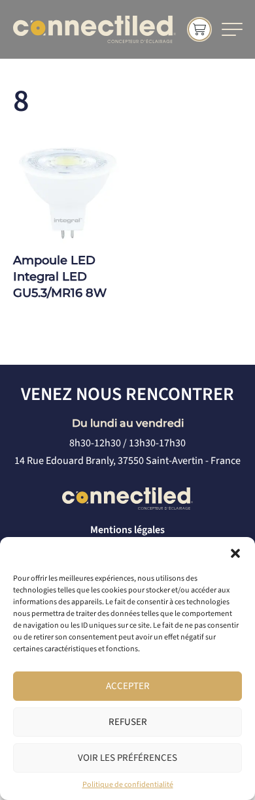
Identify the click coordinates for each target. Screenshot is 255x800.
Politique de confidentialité (127, 784)
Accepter (128, 686)
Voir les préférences (127, 758)
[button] (235, 553)
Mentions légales (127, 530)
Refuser (128, 722)
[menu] (232, 29)
